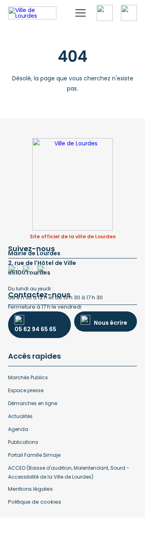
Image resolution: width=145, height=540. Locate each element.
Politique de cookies (34, 502)
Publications (23, 442)
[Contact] (129, 13)
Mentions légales (30, 489)
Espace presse (26, 390)
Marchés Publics (28, 377)
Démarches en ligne (32, 403)
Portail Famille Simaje (34, 455)
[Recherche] (105, 13)
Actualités (20, 416)
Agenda (18, 429)
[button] (80, 13)
